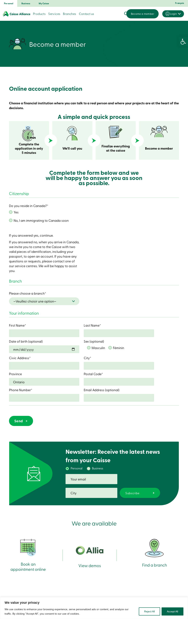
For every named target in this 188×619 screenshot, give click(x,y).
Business (25, 3)
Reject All (149, 611)
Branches (69, 14)
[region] (94, 608)
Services (54, 14)
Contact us (86, 14)
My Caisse (44, 3)
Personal (8, 3)
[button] (183, 41)
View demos (89, 565)
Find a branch (154, 564)
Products (39, 14)
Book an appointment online (28, 566)
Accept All (172, 611)
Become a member (142, 13)
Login (173, 13)
